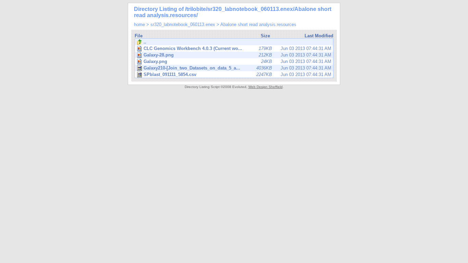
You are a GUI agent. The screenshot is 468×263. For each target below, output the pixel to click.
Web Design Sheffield (265, 87)
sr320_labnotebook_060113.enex (182, 24)
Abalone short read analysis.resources (258, 24)
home (139, 24)
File (139, 35)
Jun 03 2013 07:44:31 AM (237, 48)
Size (265, 35)
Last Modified (319, 35)
